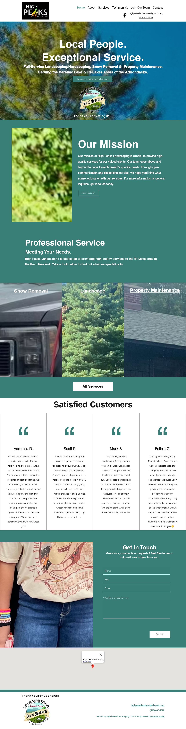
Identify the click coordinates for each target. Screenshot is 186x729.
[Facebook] (124, 15)
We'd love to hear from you (115, 598)
